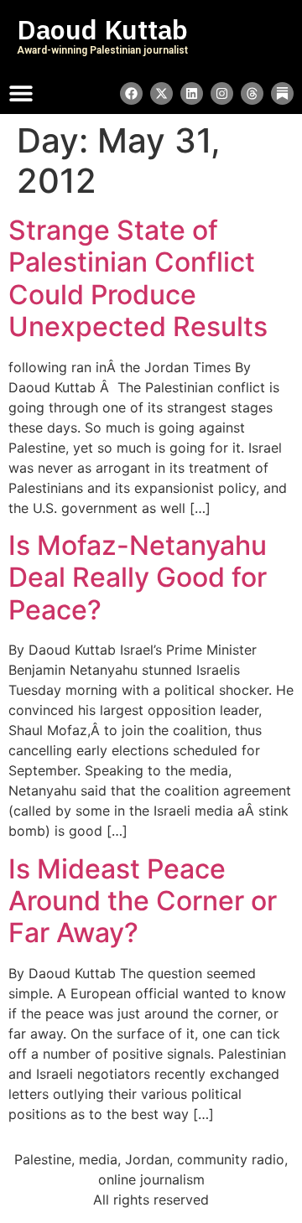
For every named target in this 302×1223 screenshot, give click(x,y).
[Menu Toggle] (21, 93)
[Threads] (252, 93)
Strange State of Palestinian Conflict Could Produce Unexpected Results (138, 278)
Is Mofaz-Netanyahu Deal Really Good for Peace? (137, 577)
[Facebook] (131, 93)
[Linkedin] (191, 93)
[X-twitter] (161, 93)
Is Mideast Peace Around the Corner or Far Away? (142, 901)
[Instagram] (222, 93)
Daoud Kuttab (102, 30)
